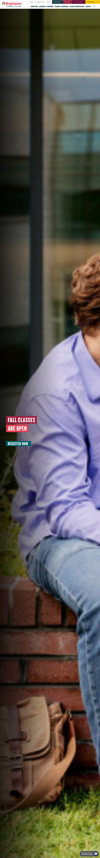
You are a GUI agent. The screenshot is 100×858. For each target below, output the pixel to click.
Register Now (18, 443)
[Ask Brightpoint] (96, 854)
